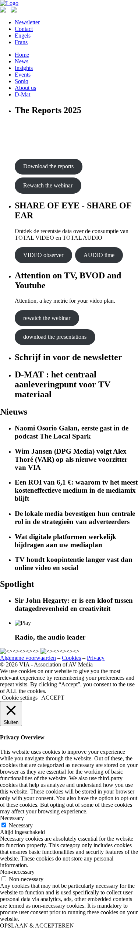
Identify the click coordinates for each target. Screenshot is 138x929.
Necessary (21, 825)
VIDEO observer (43, 255)
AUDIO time (99, 255)
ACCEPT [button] (52, 697)
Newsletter (27, 22)
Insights (24, 68)
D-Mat (22, 94)
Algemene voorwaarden (28, 658)
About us (25, 88)
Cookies (71, 658)
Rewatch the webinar (47, 185)
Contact (24, 29)
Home (22, 55)
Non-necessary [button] (17, 872)
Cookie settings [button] (20, 697)
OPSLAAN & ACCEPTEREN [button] (37, 925)
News (21, 61)
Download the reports (48, 166)
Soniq (21, 81)
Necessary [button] (12, 818)
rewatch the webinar (46, 318)
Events (23, 74)
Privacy (96, 658)
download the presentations (54, 337)
